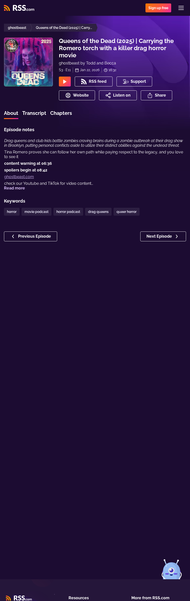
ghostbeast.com (19, 176)
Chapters (61, 113)
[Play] (65, 81)
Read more (14, 188)
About (11, 113)
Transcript (34, 113)
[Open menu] (181, 8)
